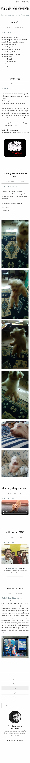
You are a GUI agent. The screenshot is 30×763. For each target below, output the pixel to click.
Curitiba (6, 32)
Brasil (5, 89)
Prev (7, 675)
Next (9, 706)
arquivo (9, 15)
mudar (14, 740)
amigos (21, 15)
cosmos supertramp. (16, 727)
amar (9, 740)
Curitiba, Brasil (10, 186)
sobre (27, 15)
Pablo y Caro (12, 568)
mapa (15, 15)
